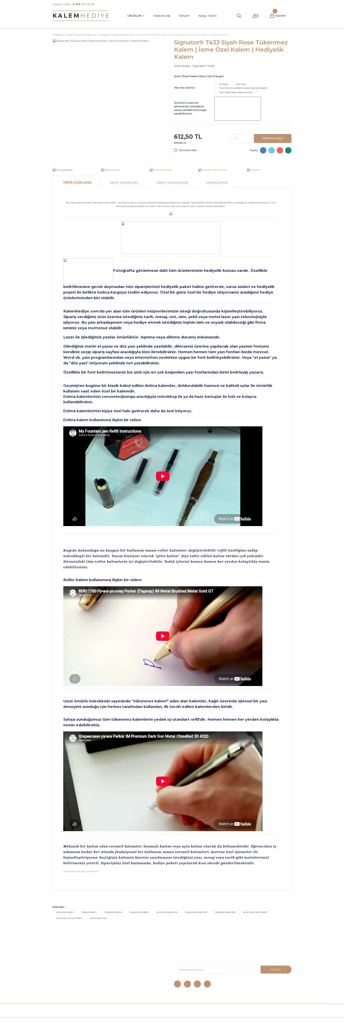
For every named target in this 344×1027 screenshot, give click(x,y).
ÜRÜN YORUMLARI (124, 182)
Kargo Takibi (207, 16)
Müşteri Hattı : (73, 4)
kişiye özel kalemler (196, 912)
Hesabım (119, 966)
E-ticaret (162, 1022)
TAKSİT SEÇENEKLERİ (172, 182)
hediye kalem (89, 912)
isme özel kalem (65, 912)
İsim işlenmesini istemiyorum (236, 92)
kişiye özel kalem (139, 912)
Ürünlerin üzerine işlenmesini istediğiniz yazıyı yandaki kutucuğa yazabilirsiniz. (190, 108)
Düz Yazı (241, 84)
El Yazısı (223, 84)
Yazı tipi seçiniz (184, 87)
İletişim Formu (122, 960)
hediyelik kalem (113, 912)
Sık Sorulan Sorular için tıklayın (81, 871)
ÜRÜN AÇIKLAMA (77, 182)
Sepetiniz (119, 978)
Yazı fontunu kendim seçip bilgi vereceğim (243, 87)
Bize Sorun (60, 978)
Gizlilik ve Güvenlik (64, 972)
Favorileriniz (121, 972)
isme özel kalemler (167, 912)
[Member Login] (256, 16)
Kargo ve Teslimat (64, 960)
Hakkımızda (161, 16)
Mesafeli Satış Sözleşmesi (69, 966)
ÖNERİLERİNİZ (217, 182)
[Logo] (81, 16)
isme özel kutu (98, 918)
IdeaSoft (149, 1022)
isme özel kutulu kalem (69, 918)
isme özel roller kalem (255, 912)
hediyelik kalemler (225, 912)
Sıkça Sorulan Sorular (66, 984)
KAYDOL (276, 969)
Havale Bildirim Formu (127, 954)
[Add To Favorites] (185, 150)
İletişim (184, 16)
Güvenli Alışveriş (63, 954)
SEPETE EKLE (272, 138)
